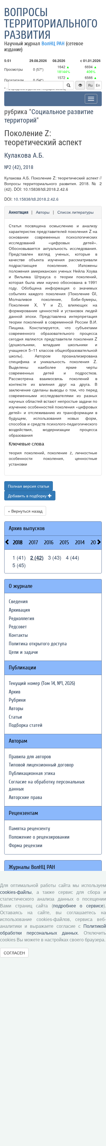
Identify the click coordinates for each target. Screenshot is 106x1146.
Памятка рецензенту (29, 829)
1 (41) (19, 557)
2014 (80, 542)
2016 (48, 542)
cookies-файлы (16, 892)
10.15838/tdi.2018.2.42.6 (36, 199)
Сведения (18, 602)
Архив (14, 692)
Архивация (19, 610)
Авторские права (25, 797)
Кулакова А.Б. (24, 155)
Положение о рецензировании (39, 837)
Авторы (42, 212)
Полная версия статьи (28, 486)
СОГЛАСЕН (14, 953)
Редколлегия (21, 619)
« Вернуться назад (25, 511)
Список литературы (75, 212)
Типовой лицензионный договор (41, 765)
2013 (95, 542)
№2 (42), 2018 (18, 167)
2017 (33, 542)
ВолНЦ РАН (53, 43)
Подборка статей (25, 725)
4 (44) (72, 557)
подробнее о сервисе (78, 905)
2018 (18, 542)
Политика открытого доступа (38, 644)
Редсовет (18, 627)
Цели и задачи (23, 652)
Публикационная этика (32, 773)
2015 (64, 542)
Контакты (18, 635)
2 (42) (37, 557)
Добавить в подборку (28, 495)
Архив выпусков (27, 528)
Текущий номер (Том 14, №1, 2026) (42, 683)
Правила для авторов (30, 757)
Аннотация (18, 212)
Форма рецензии (25, 846)
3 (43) (54, 557)
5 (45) (19, 565)
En (98, 85)
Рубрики (17, 700)
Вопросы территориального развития (51, 24)
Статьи (15, 717)
